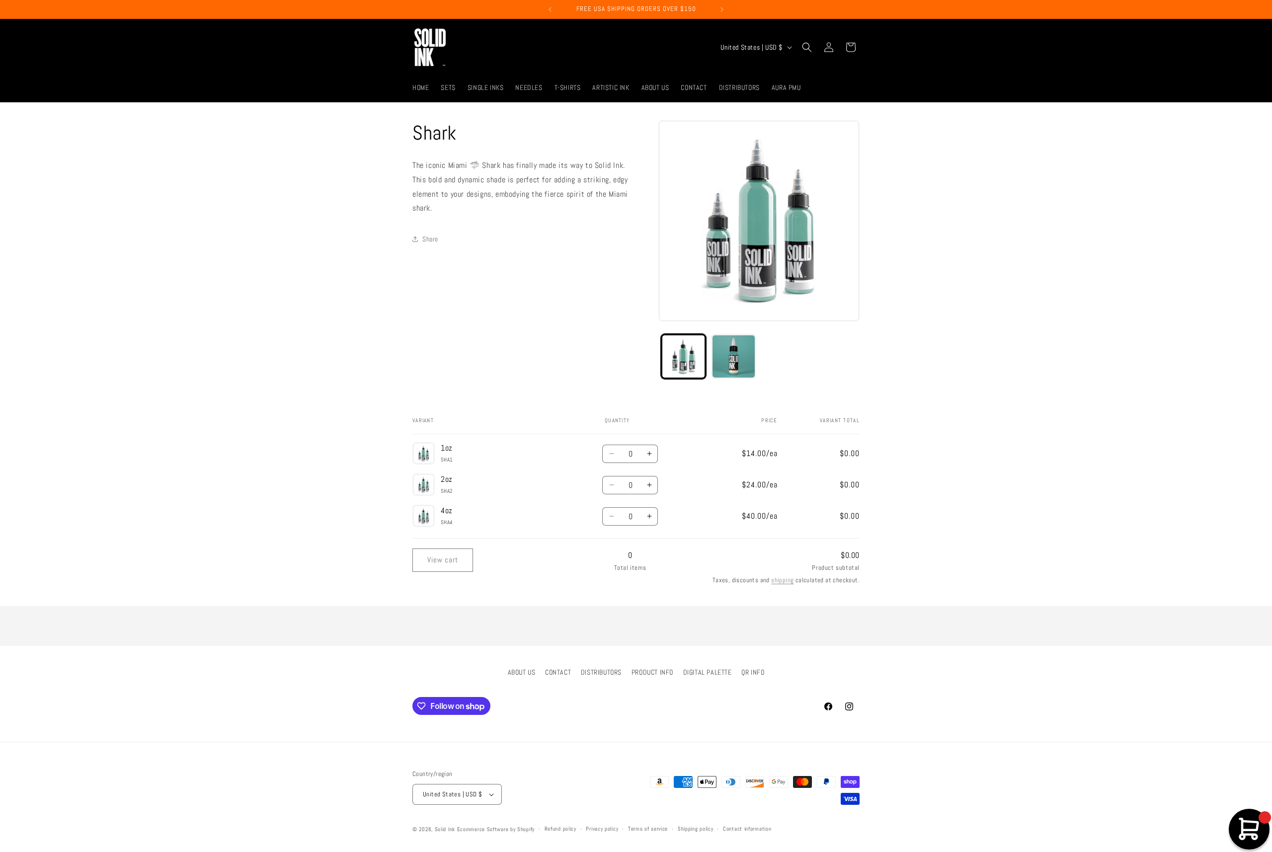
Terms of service (648, 828)
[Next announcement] (722, 9)
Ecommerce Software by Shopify (496, 829)
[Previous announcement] (550, 9)
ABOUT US (522, 672)
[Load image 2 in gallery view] (733, 356)
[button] (807, 47)
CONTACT (558, 672)
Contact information (747, 828)
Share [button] (430, 238)
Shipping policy (696, 828)
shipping (782, 580)
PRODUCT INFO (652, 672)
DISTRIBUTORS (601, 672)
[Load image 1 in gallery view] (683, 356)
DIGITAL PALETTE (707, 672)
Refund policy (560, 828)
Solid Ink (445, 829)
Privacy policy (602, 828)
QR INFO (752, 672)
